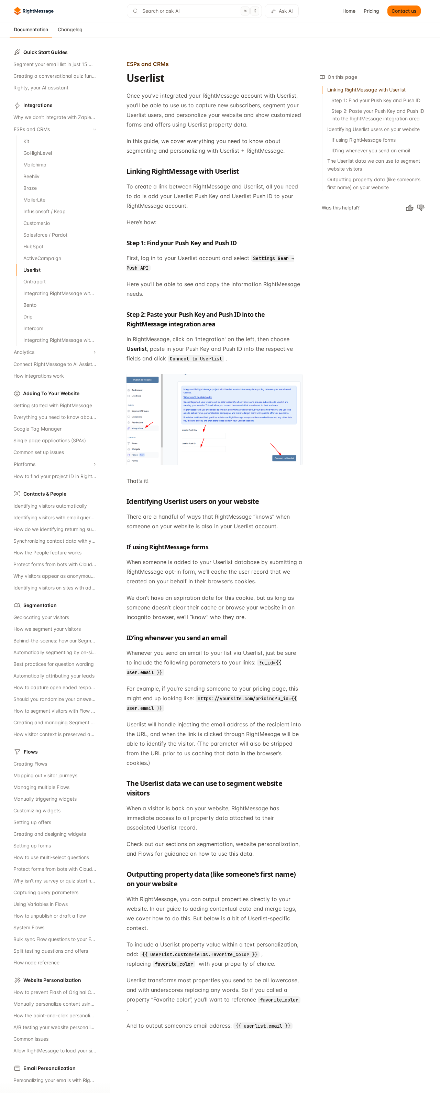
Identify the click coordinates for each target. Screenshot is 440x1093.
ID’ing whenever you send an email (370, 150)
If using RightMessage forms (363, 140)
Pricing (371, 11)
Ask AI (286, 11)
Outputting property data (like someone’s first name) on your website (373, 183)
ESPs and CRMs (147, 64)
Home (348, 11)
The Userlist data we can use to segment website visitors (373, 165)
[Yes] (409, 207)
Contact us (404, 11)
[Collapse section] (94, 129)
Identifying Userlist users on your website (373, 129)
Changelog (70, 29)
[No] (420, 207)
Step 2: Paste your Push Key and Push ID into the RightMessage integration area (377, 115)
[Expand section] (94, 352)
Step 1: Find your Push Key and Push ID (375, 100)
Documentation (31, 29)
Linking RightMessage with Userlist (366, 90)
